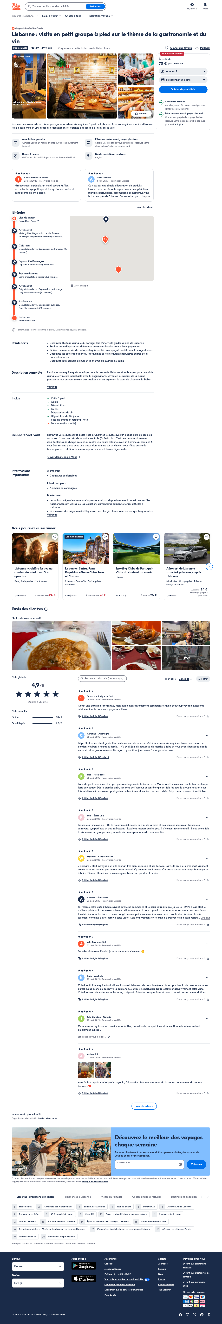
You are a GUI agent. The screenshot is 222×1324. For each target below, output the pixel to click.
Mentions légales (112, 1269)
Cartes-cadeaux (166, 1284)
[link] (35, 566)
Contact (108, 1263)
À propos (163, 1263)
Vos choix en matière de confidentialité (124, 1279)
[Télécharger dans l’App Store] (84, 1279)
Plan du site (110, 1295)
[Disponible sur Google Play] (84, 1266)
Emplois (162, 1269)
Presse (161, 1279)
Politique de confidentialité (95, 1181)
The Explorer (164, 1289)
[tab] (35, 1196)
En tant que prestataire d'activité (194, 1265)
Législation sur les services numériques (123, 1289)
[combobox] (55, 6)
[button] (41, 48)
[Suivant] (209, 566)
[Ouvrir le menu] (207, 698)
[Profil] (205, 4)
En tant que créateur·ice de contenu (196, 1274)
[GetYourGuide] (16, 6)
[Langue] (192, 4)
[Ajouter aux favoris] (55, 537)
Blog (160, 1274)
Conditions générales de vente (119, 1284)
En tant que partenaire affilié (194, 1284)
